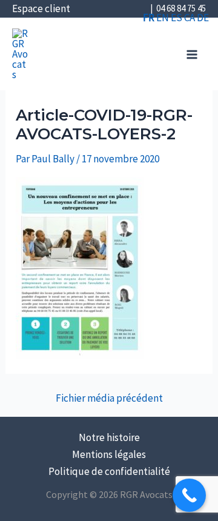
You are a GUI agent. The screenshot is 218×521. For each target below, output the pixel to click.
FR (148, 17)
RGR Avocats (51, 40)
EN (162, 17)
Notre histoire (109, 437)
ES (176, 17)
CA (189, 17)
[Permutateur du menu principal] (192, 54)
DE (203, 17)
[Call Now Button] (189, 495)
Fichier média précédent (109, 398)
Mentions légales (109, 454)
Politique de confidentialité (109, 471)
